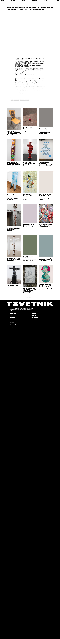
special (35, 0)
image (13, 0)
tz (2, 0)
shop (46, 0)
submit (35, 317)
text (23, 0)
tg (12, 324)
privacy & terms (13, 326)
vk (15, 324)
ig (10, 324)
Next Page (29, 297)
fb (13, 324)
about (35, 313)
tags (12, 320)
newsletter (37, 320)
